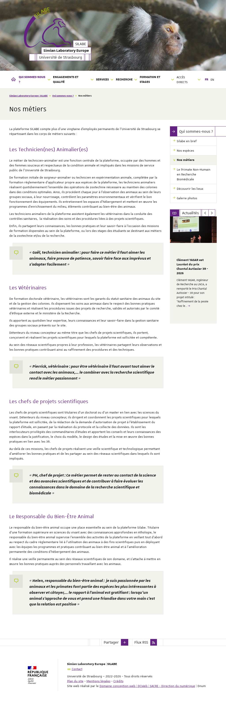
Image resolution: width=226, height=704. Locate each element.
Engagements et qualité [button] (65, 79)
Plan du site (75, 681)
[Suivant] (211, 212)
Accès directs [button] (182, 79)
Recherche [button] (124, 80)
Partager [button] (111, 642)
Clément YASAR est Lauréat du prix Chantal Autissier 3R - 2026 (192, 266)
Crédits (118, 681)
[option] (193, 270)
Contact (77, 669)
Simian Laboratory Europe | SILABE (28, 95)
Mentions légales (98, 681)
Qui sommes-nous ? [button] (32, 79)
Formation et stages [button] (150, 79)
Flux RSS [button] (141, 642)
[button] (125, 642)
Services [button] (102, 80)
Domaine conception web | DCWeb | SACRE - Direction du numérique (147, 686)
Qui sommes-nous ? (63, 95)
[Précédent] (205, 212)
